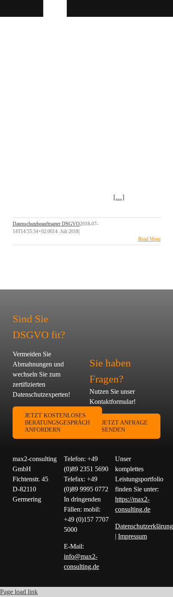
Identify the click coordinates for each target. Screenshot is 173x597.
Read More (149, 239)
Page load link (19, 591)
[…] (118, 197)
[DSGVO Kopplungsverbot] (80, 82)
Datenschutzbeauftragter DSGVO (46, 224)
